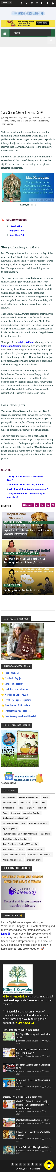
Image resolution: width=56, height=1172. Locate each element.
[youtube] (52, 3)
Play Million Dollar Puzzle (16, 694)
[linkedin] (42, 3)
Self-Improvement (9, 797)
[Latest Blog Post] (9, 1036)
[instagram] (32, 3)
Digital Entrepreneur (10, 828)
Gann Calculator (12, 673)
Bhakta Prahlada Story (21, 553)
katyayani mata (17, 230)
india (19, 120)
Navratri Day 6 (44, 120)
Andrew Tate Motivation (31, 813)
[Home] (5, 32)
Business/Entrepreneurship (29, 797)
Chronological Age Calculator (18, 711)
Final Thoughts (17, 235)
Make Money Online (10, 802)
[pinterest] (37, 3)
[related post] (28, 581)
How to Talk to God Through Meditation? (34, 1147)
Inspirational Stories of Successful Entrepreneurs (23, 522)
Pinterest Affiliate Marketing (12, 859)
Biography (30, 807)
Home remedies (8, 807)
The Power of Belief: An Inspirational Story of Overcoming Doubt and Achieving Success (24, 560)
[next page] (42, 600)
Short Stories (7, 124)
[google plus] (42, 505)
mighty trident (26, 342)
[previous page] (13, 600)
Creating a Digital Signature (18, 700)
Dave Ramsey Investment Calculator (21, 716)
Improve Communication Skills (14, 854)
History (13, 120)
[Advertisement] (28, 75)
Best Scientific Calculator (16, 689)
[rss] (40, 1164)
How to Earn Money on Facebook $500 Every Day (20, 844)
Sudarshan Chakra (11, 346)
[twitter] (26, 3)
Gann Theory (45, 833)
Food (44, 802)
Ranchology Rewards (33, 859)
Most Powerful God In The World (39, 854)
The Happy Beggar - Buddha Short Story (21, 590)
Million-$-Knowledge (32, 1168)
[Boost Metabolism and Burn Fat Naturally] (28, 25)
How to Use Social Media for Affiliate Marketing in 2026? (32, 1051)
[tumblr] (47, 3)
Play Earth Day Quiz (13, 678)
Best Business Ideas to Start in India (16, 818)
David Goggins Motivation (38, 823)
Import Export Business (35, 849)
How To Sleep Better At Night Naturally (16, 839)
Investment (42, 807)
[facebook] (21, 3)
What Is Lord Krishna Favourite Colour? (33, 1119)
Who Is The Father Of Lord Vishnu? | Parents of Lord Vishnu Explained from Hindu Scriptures (32, 1105)
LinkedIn (6, 933)
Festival (4, 120)
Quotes (35, 802)
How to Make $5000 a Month (13, 849)
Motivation (12, 585)
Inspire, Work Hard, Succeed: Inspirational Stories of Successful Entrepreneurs (27, 532)
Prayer (5, 813)
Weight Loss (15, 813)
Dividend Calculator (14, 684)
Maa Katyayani (29, 120)
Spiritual (45, 797)
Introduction (16, 226)
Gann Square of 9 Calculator (18, 705)
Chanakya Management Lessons (14, 823)
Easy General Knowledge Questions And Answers (20, 833)
